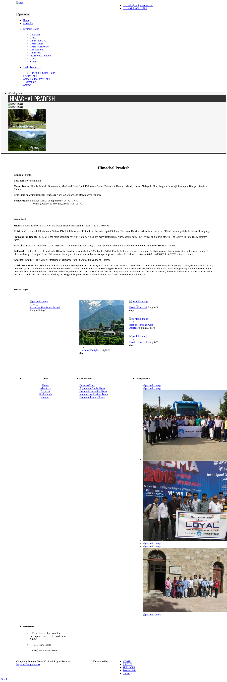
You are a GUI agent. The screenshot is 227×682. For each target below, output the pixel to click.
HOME (127, 661)
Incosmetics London (40, 55)
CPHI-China (36, 43)
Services (45, 391)
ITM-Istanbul (37, 49)
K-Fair (33, 61)
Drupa (33, 37)
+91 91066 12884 (136, 8)
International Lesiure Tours (93, 394)
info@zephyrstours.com (139, 5)
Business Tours (31, 28)
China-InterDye (38, 40)
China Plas (35, 52)
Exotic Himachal (138, 307)
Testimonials (29, 81)
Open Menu (23, 14)
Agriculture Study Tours (42, 72)
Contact (27, 84)
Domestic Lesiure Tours (92, 397)
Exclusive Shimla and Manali (45, 307)
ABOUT (127, 664)
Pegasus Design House (28, 664)
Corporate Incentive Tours (36, 78)
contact (126, 673)
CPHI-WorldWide (39, 46)
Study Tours (30, 67)
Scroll (4, 679)
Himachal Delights (89, 350)
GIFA (33, 58)
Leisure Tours (30, 75)
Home (26, 20)
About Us (28, 23)
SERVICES (129, 667)
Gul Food (35, 34)
